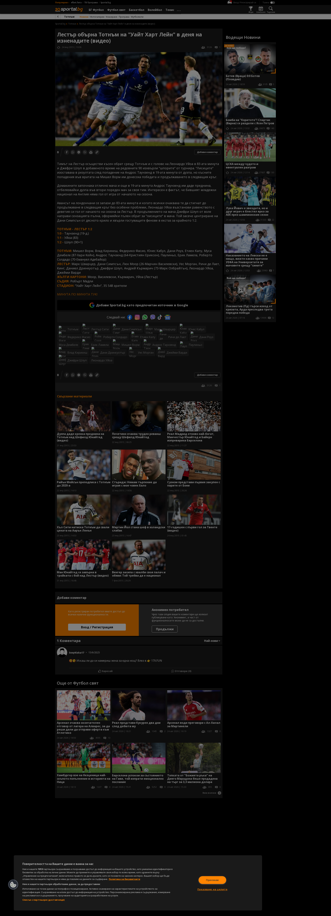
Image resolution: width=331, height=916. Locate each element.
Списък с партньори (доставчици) (43, 899)
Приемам (212, 880)
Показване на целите (212, 889)
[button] (13, 884)
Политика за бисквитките (124, 879)
